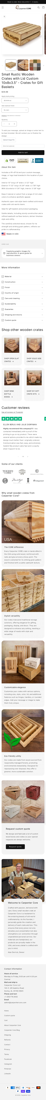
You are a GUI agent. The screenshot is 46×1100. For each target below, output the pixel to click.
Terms (6, 1054)
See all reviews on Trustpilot (12, 412)
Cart (5, 1020)
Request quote (15, 847)
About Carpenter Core (12, 1025)
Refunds (7, 1040)
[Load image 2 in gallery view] (23, 65)
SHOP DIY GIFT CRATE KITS (33, 392)
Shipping (4, 115)
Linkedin (7, 1073)
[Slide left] (2, 65)
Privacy (7, 1049)
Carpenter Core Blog (12, 1030)
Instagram (8, 1064)
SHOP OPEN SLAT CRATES (11, 359)
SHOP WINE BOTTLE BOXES (9, 394)
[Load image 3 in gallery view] (35, 65)
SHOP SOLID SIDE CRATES (34, 359)
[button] (2, 7)
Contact (7, 1044)
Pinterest (7, 1069)
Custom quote (9, 1015)
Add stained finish (8, 106)
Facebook (8, 1059)
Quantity (5, 119)
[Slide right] (43, 65)
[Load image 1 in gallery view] (10, 65)
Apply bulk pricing (8, 96)
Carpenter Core (26, 1095)
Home (6, 1011)
